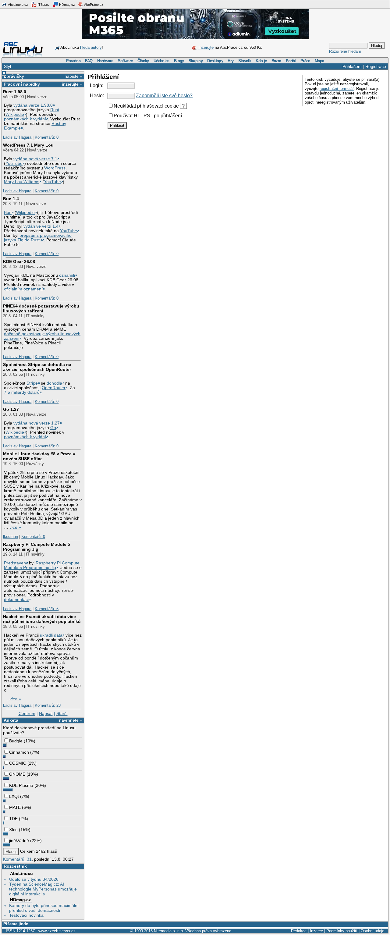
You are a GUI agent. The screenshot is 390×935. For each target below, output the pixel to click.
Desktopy (215, 61)
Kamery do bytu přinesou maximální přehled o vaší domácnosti (44, 908)
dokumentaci (16, 599)
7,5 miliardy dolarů (22, 392)
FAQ (88, 61)
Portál (291, 61)
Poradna (73, 61)
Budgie (16, 740)
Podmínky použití (341, 931)
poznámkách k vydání (25, 119)
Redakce (299, 931)
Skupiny (196, 61)
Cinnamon (19, 752)
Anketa (11, 720)
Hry (230, 61)
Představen (15, 563)
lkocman (10, 536)
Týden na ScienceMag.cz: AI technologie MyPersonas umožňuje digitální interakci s (43, 889)
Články (143, 61)
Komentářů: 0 (46, 137)
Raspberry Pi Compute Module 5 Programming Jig (36, 547)
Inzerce (316, 931)
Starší (62, 713)
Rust (54, 110)
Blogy (179, 61)
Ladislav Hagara (17, 137)
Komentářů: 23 (48, 705)
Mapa (319, 61)
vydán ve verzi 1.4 (40, 226)
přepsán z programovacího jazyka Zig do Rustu (38, 237)
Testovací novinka (26, 915)
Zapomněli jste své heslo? (164, 95)
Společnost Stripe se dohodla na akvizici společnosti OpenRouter (37, 367)
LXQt (14, 796)
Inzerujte (206, 47)
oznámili (67, 275)
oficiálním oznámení (23, 289)
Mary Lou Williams (21, 182)
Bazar (276, 61)
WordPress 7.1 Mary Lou (28, 145)
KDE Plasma (21, 785)
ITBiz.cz (43, 4)
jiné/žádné (19, 840)
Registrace (375, 66)
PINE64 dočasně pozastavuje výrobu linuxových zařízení (41, 308)
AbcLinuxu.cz (17, 4)
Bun (8, 212)
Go (53, 427)
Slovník (244, 61)
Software (125, 61)
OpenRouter (54, 388)
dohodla (54, 383)
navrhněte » (70, 720)
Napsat (46, 713)
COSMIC (17, 763)
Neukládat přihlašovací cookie (146, 105)
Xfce (13, 829)
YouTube (14, 163)
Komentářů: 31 (17, 859)
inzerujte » (72, 84)
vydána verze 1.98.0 (33, 105)
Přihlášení (352, 66)
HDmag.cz (66, 4)
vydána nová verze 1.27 (36, 423)
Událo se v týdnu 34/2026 (33, 879)
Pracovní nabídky (22, 84)
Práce (305, 61)
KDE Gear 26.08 (19, 261)
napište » (73, 76)
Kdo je (261, 61)
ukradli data (51, 635)
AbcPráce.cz (93, 4)
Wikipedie (14, 114)
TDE (13, 818)
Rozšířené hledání (345, 51)
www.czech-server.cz (57, 931)
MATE (15, 807)
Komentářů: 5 (46, 608)
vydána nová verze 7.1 (35, 159)
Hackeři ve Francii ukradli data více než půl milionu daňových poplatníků (42, 619)
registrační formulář (337, 88)
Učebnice (161, 61)
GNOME (17, 774)
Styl (7, 66)
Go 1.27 (11, 409)
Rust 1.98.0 (14, 91)
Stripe (32, 383)
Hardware (105, 61)
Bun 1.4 (11, 198)
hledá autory (91, 47)
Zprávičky (14, 76)
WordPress (55, 168)
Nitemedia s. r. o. (169, 931)
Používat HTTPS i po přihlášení (148, 115)
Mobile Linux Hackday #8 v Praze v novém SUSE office (39, 456)
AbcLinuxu (21, 873)
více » (15, 527)
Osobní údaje (372, 931)
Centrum (27, 713)
